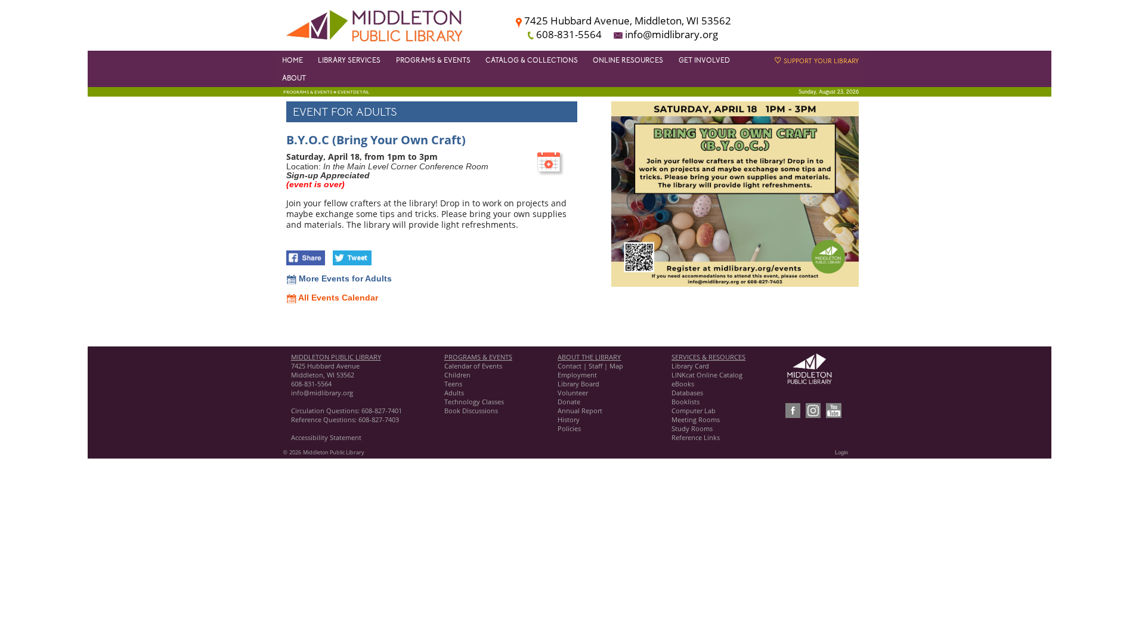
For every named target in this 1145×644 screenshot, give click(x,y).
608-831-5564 (311, 383)
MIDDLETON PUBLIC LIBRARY (336, 356)
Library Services (349, 60)
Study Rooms (692, 428)
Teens (453, 383)
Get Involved (704, 60)
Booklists (685, 401)
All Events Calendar (337, 297)
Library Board (578, 383)
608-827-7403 (378, 419)
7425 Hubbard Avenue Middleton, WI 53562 (325, 370)
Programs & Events (433, 60)
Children (457, 374)
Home (292, 60)
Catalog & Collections (531, 60)
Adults (454, 392)
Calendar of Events (473, 365)
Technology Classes (474, 401)
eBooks (682, 383)
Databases (687, 392)
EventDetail (353, 92)
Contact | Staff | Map (590, 365)
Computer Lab (693, 410)
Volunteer (573, 392)
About (294, 78)
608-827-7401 (381, 410)
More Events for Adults (344, 278)
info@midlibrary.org (322, 392)
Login (841, 453)
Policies (569, 428)
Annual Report (580, 410)
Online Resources (628, 60)
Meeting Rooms (695, 419)
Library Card (690, 365)
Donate (569, 401)
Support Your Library (816, 61)
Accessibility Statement (326, 437)
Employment (577, 374)
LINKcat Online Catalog (706, 374)
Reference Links (695, 437)
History (569, 419)
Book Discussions (472, 410)
